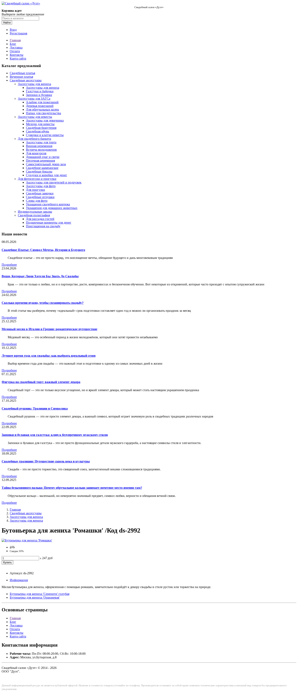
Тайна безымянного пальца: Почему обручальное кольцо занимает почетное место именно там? (72, 487)
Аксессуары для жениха (34, 84)
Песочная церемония (40, 160)
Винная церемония (39, 146)
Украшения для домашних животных (51, 208)
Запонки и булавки (39, 95)
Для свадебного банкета (34, 138)
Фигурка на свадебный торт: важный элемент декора (41, 382)
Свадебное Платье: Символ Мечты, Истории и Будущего (43, 250)
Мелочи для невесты (40, 124)
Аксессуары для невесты (35, 117)
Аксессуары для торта (41, 142)
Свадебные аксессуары (26, 80)
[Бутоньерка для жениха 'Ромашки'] (27, 540)
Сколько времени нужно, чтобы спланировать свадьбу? (43, 302)
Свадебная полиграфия (34, 215)
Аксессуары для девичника (45, 120)
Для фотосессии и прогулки (37, 178)
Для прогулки (35, 189)
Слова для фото (36, 200)
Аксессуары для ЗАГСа (34, 98)
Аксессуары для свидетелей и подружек (53, 182)
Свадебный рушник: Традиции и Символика (35, 408)
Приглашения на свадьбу (43, 226)
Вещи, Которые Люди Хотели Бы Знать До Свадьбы (40, 276)
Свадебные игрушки (40, 197)
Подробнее (9, 264)
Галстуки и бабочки (40, 91)
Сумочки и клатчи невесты (45, 135)
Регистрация (18, 33)
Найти (7, 22)
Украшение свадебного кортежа (48, 204)
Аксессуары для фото (41, 186)
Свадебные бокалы (39, 171)
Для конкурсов (36, 153)
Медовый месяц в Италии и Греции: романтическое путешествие (49, 329)
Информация (19, 580)
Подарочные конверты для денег (48, 222)
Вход (13, 29)
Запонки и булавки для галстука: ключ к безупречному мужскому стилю (55, 435)
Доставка (16, 47)
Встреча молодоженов (41, 149)
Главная (15, 40)
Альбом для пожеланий (42, 102)
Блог (13, 44)
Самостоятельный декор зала (46, 164)
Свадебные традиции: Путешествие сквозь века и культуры (46, 461)
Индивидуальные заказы (35, 211)
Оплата (15, 51)
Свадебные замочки (40, 193)
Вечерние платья (21, 76)
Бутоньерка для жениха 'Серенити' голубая (39, 594)
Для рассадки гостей (40, 219)
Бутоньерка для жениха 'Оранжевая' (35, 597)
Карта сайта (18, 58)
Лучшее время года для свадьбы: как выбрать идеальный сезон (48, 355)
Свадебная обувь (37, 131)
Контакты (16, 55)
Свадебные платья (22, 73)
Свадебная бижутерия (41, 127)
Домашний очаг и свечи (42, 157)
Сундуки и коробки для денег (46, 175)
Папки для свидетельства (43, 113)
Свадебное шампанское (42, 168)
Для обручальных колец (42, 109)
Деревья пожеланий (40, 106)
